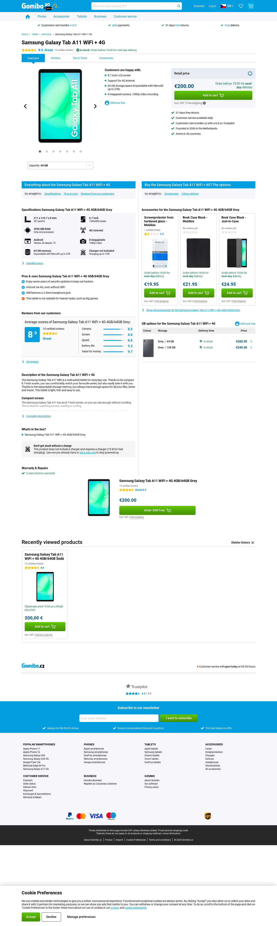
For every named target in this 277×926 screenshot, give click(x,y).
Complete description (38, 416)
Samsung (46, 34)
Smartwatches (212, 765)
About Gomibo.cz (93, 840)
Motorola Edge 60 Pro (34, 765)
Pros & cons (71, 193)
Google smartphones (94, 762)
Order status (29, 783)
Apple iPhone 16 (31, 752)
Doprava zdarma (43, 635)
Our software (151, 783)
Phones (89, 744)
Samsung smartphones (96, 752)
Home (25, 34)
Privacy (108, 840)
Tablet (35, 34)
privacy (115, 907)
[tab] (40, 151)
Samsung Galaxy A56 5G (36, 759)
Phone (41, 16)
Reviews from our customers (97, 193)
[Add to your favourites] (250, 73)
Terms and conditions (160, 840)
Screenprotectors (214, 752)
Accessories (61, 16)
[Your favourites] (241, 6)
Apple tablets (151, 748)
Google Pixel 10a (31, 762)
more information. (172, 833)
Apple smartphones (94, 748)
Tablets (82, 16)
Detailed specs (34, 263)
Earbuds (209, 759)
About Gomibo (152, 780)
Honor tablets (151, 759)
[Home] (28, 16)
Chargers (210, 755)
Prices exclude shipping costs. (173, 830)
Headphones (211, 762)
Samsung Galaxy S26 (34, 755)
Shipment (28, 790)
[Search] (179, 6)
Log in (212, 6)
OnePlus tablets (153, 762)
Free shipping (161, 301)
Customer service (125, 16)
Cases (208, 748)
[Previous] (25, 106)
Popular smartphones (39, 744)
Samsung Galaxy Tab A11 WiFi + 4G (73, 34)
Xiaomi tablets (152, 755)
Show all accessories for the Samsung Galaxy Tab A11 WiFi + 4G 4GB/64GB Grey (193, 310)
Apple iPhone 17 (31, 748)
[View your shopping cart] (250, 6)
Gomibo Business (93, 780)
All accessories (212, 769)
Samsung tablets (153, 752)
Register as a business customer (100, 783)
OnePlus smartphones (95, 755)
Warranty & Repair (32, 797)
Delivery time (29, 787)
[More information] (204, 103)
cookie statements (135, 907)
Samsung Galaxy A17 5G (36, 769)
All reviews (32, 361)
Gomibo (150, 776)
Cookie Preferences (136, 840)
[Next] (95, 106)
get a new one (88, 452)
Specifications (52, 193)
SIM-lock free (117, 102)
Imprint (119, 840)
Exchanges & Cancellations (37, 794)
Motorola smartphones (95, 759)
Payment (27, 780)
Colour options (190, 193)
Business (100, 16)
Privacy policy (152, 787)
